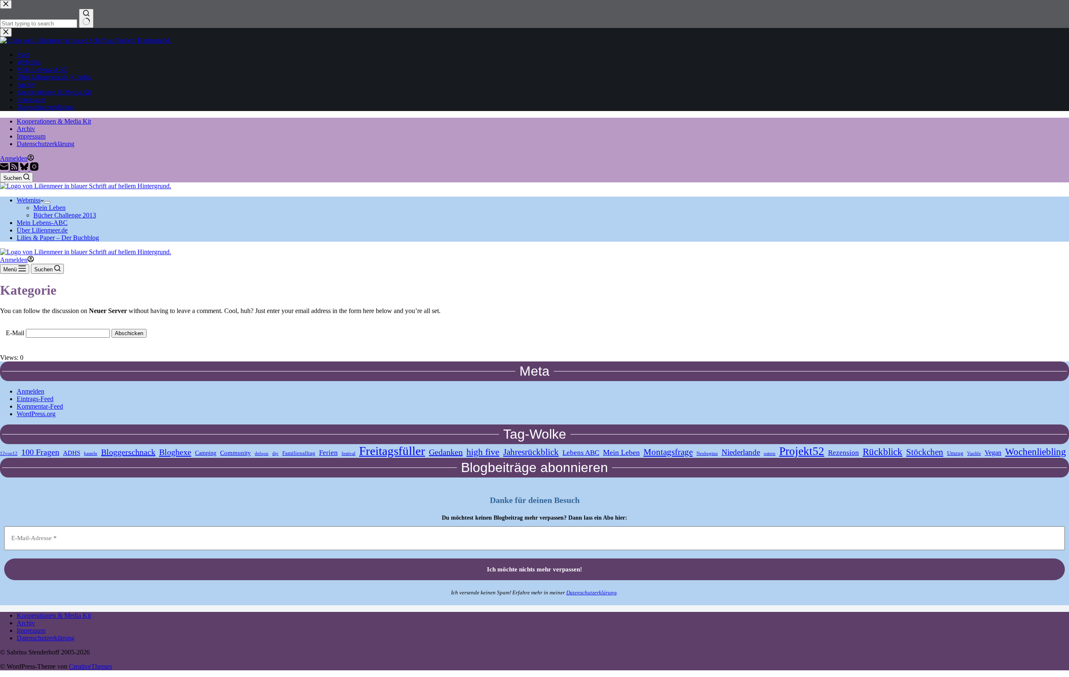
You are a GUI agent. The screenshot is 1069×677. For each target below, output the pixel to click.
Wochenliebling (1035, 452)
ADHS (71, 452)
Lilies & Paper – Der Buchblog (58, 237)
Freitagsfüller (392, 450)
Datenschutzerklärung (45, 143)
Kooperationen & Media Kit (54, 121)
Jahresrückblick (531, 452)
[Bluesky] (25, 168)
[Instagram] (34, 168)
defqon (262, 453)
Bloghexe (175, 452)
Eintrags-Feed (35, 398)
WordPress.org (36, 413)
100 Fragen (40, 452)
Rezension (843, 453)
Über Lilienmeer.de (42, 230)
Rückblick (882, 451)
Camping (205, 453)
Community (235, 452)
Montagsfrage (668, 452)
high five (482, 452)
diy (275, 453)
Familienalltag (298, 453)
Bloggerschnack (128, 452)
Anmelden (30, 391)
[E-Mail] (5, 168)
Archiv (26, 128)
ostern (769, 453)
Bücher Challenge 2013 (64, 215)
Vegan (993, 453)
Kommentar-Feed (40, 406)
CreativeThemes (90, 666)
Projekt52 (801, 451)
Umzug (955, 453)
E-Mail (15, 332)
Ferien (328, 453)
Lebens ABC (580, 453)
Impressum (31, 136)
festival (348, 453)
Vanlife (974, 453)
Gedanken (446, 452)
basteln (90, 453)
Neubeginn (707, 453)
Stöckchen (924, 452)
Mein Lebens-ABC (42, 222)
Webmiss (29, 200)
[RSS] (15, 168)
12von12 (9, 453)
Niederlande (741, 452)
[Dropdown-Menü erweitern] (47, 202)
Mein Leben (49, 207)
